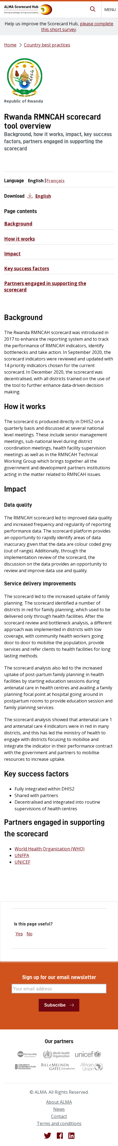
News (59, 1109)
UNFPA (22, 855)
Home (10, 45)
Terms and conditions (59, 1123)
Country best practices (47, 45)
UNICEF (22, 862)
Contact (59, 1116)
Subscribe (55, 1005)
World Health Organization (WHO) (50, 849)
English (43, 196)
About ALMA (59, 1102)
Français (55, 181)
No (29, 934)
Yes (19, 934)
